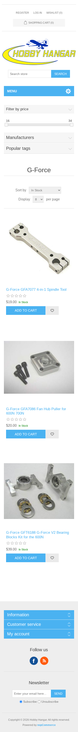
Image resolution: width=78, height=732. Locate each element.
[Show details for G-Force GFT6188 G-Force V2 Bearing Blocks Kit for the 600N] (39, 491)
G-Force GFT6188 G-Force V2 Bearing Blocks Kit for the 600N (37, 534)
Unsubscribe (49, 701)
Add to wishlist (52, 310)
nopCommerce (46, 725)
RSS (44, 661)
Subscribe (30, 701)
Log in (37, 12)
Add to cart (26, 310)
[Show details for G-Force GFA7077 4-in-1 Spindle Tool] (39, 248)
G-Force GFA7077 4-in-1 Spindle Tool (36, 290)
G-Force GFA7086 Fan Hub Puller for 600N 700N (36, 411)
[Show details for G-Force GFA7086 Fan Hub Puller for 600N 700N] (39, 367)
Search (60, 74)
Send (58, 693)
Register (22, 12)
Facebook (34, 661)
